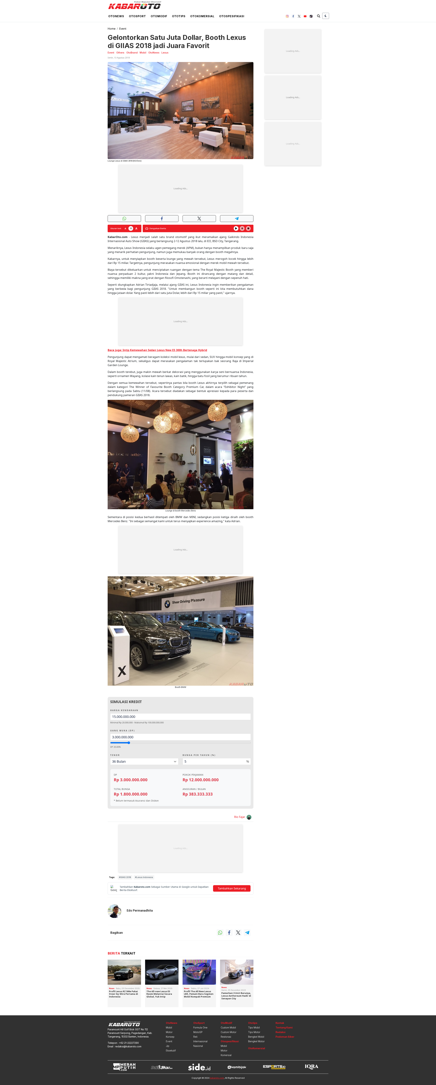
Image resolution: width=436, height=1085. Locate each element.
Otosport (137, 16)
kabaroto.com (217, 1078)
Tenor (115, 755)
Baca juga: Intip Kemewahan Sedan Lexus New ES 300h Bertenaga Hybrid (157, 350)
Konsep (170, 1036)
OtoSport (199, 1022)
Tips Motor (254, 1032)
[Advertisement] (181, 188)
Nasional (198, 1045)
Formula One (200, 1027)
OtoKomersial (256, 1048)
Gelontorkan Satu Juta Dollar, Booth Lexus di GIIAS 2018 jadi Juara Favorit (177, 41)
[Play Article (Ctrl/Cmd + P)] (236, 228)
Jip (167, 1045)
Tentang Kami (284, 1027)
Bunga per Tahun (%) (199, 755)
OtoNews (171, 1022)
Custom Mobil (228, 1027)
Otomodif (159, 16)
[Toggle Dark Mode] (325, 16)
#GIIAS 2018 (125, 877)
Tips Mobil (254, 1027)
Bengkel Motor (256, 1041)
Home (111, 28)
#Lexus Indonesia (144, 877)
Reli (195, 1036)
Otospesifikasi (231, 16)
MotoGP (198, 1032)
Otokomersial (202, 16)
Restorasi (226, 1036)
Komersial (226, 1055)
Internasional (200, 1041)
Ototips (178, 16)
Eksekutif (171, 1050)
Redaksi (280, 1032)
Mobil (169, 1027)
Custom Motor (228, 1032)
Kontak (280, 1022)
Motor (169, 1032)
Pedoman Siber (285, 1036)
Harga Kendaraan (124, 710)
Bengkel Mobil (256, 1036)
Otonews (116, 16)
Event (122, 28)
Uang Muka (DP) (122, 730)
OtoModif (226, 1022)
